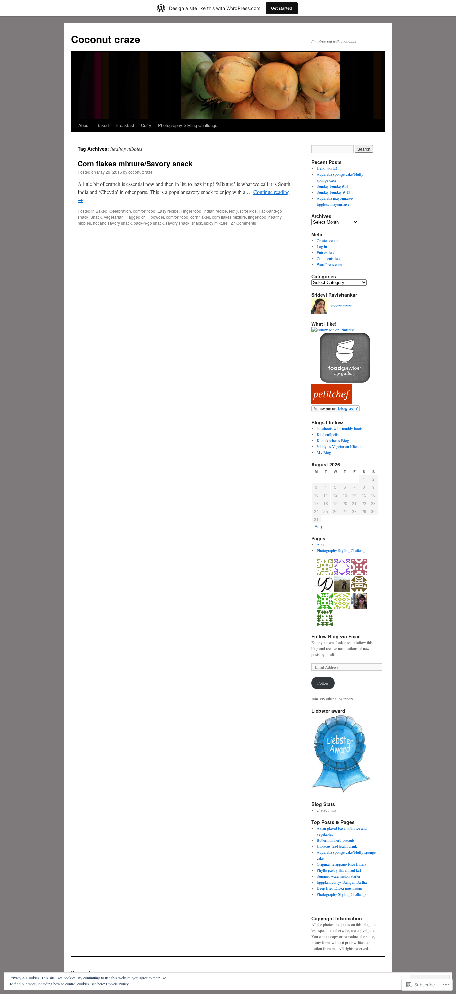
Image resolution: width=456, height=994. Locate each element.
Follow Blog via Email (336, 636)
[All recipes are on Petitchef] (331, 402)
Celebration (120, 211)
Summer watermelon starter (338, 876)
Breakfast (125, 125)
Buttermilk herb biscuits (336, 840)
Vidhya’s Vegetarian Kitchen (339, 446)
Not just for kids (243, 211)
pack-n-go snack (149, 223)
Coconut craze (105, 39)
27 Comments (243, 223)
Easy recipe (168, 211)
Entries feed (326, 252)
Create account (328, 240)
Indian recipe (215, 211)
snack (196, 223)
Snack (96, 217)
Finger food (191, 211)
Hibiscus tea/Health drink (337, 846)
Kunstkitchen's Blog (333, 440)
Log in (322, 246)
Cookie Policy (117, 983)
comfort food (144, 211)
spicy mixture (216, 223)
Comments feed (329, 258)
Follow (323, 683)
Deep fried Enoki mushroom (339, 888)
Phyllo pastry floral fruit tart (339, 870)
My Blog (324, 452)
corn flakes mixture (229, 217)
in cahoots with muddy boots (340, 428)
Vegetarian (114, 217)
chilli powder (152, 217)
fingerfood (257, 217)
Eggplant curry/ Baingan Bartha (342, 882)
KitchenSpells (328, 434)
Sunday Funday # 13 (333, 192)
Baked (102, 125)
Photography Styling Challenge (187, 125)
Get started (281, 8)
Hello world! (327, 168)
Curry (146, 125)
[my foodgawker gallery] (345, 381)
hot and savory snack (112, 223)
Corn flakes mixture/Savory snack (135, 163)
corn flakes (200, 217)
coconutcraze (140, 172)
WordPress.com (329, 264)
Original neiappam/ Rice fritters (341, 864)
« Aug (316, 526)
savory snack (177, 223)
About (84, 125)
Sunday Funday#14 (332, 186)
